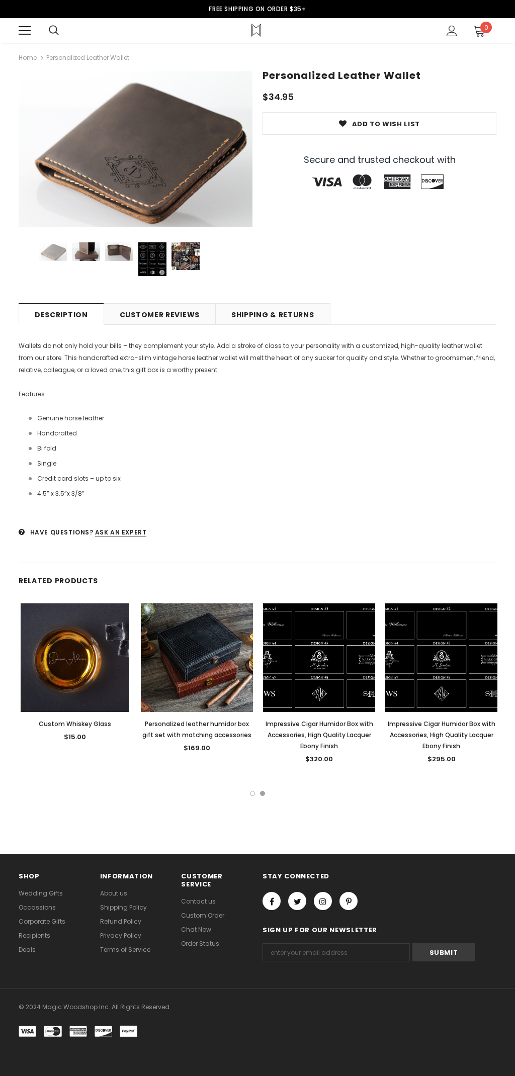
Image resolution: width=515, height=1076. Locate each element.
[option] (135, 149)
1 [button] (252, 793)
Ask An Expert (121, 532)
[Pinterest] (348, 901)
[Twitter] (297, 901)
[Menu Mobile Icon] (25, 31)
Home (28, 57)
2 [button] (262, 793)
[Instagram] (323, 901)
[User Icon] (452, 31)
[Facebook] (272, 901)
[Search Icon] (54, 31)
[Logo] (256, 30)
